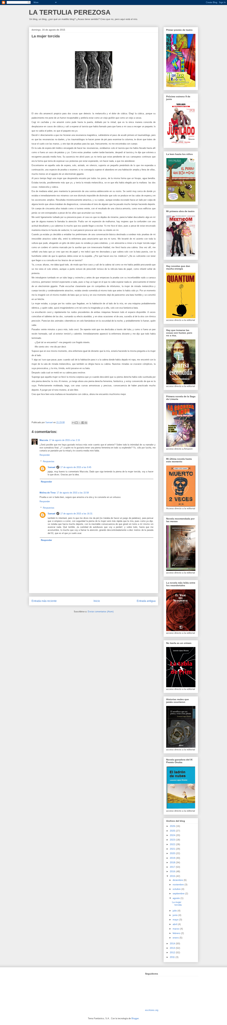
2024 (173, 835)
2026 (173, 826)
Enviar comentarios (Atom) (101, 611)
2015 (173, 876)
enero (176, 937)
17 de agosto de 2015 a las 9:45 (75, 467)
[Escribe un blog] (76, 422)
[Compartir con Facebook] (82, 422)
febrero (177, 933)
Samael (51, 467)
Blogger (135, 1018)
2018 (173, 862)
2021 (173, 848)
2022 (173, 844)
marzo (176, 928)
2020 (173, 853)
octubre (177, 889)
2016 (173, 871)
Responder (45, 455)
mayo (176, 919)
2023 (173, 839)
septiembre (179, 893)
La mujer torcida (177, 903)
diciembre (178, 880)
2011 (172, 957)
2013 (173, 948)
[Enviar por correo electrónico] (73, 422)
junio (175, 915)
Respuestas (48, 461)
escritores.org (151, 1010)
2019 (173, 858)
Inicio (97, 601)
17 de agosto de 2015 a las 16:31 (76, 513)
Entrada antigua (146, 601)
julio (175, 910)
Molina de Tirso (48, 492)
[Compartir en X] (79, 422)
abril (175, 924)
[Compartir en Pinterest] (86, 422)
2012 (173, 952)
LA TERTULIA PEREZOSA (70, 12)
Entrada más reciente (44, 601)
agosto (176, 898)
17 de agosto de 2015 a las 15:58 (73, 492)
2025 (173, 830)
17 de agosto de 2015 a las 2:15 (64, 440)
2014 (173, 943)
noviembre (178, 884)
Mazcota (44, 440)
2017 (173, 867)
